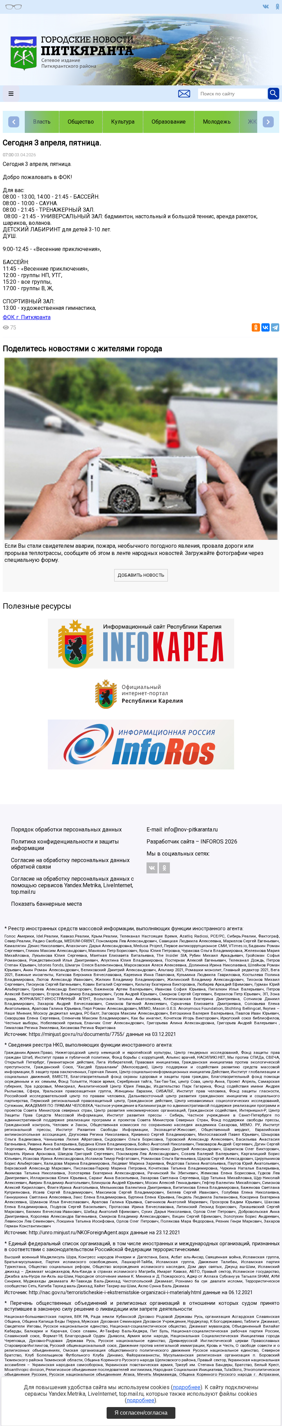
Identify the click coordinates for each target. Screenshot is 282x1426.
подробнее (186, 1387)
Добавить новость (141, 575)
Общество (81, 121)
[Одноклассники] (256, 327)
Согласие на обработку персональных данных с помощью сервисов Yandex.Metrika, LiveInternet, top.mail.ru (72, 885)
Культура (122, 121)
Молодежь (217, 121)
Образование (169, 121)
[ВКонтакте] (265, 327)
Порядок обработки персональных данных (66, 829)
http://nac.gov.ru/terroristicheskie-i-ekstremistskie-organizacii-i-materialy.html (115, 1293)
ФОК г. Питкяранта (27, 317)
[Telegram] (275, 327)
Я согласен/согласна (141, 1413)
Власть (42, 121)
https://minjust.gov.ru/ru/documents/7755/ (76, 1034)
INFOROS (212, 841)
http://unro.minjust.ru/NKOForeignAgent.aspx (79, 1233)
